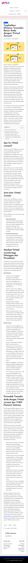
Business (5, 22)
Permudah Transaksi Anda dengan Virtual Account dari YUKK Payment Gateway (13, 137)
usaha (14, 525)
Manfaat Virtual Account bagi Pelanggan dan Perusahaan (12, 133)
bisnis (6, 525)
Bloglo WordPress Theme (16, 560)
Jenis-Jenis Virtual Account (11, 131)
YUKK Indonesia (10, 533)
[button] (8, 536)
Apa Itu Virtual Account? (10, 129)
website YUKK (7, 516)
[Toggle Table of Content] (21, 127)
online (10, 525)
